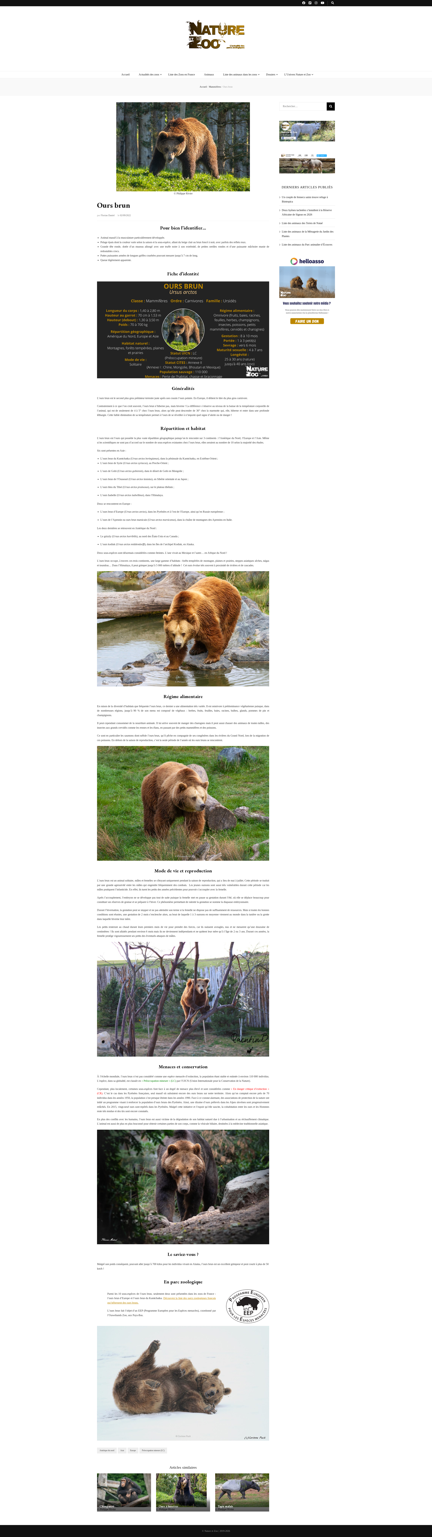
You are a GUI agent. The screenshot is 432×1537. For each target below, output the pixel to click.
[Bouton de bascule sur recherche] (332, 3)
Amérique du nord (107, 1450)
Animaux (209, 74)
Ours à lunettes (168, 1506)
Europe (133, 1450)
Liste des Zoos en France (181, 74)
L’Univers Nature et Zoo (297, 74)
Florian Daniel (108, 215)
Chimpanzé (107, 1506)
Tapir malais (225, 1506)
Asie (122, 1450)
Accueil (125, 74)
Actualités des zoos (149, 74)
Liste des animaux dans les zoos (240, 74)
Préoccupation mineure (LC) (153, 1450)
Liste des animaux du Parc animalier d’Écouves (307, 244)
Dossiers (270, 74)
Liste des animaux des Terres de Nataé (302, 223)
